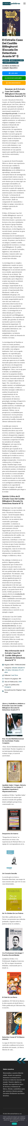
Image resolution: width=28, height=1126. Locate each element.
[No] (26, 1120)
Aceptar (14, 1123)
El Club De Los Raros (9, 997)
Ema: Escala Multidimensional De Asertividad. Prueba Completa (13, 741)
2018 (20, 682)
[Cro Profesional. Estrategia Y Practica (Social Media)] (14, 949)
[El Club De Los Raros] (14, 994)
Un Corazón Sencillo (9, 873)
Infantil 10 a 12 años (16, 60)
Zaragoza (7, 687)
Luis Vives (14, 675)
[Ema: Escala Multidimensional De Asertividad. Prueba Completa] (14, 735)
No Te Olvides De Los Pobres (12, 913)
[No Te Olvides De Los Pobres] (14, 910)
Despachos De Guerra (10, 834)
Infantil (5, 60)
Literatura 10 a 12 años (10, 62)
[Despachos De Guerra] (14, 830)
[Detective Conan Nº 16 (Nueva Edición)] (14, 1033)
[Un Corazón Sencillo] (14, 870)
